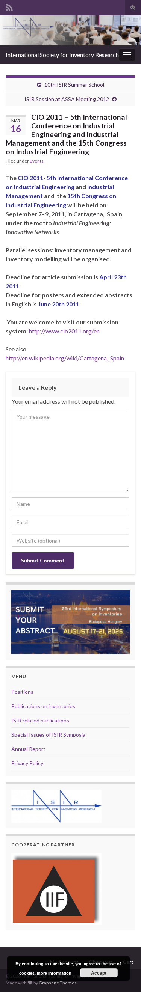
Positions (22, 692)
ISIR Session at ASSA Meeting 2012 (66, 99)
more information (54, 973)
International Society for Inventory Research (62, 54)
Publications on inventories (43, 706)
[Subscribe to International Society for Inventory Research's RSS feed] (9, 6)
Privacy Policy (27, 763)
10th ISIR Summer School (74, 84)
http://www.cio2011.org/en (64, 331)
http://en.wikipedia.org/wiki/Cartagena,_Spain (65, 358)
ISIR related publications (40, 720)
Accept (98, 972)
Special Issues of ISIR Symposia (48, 734)
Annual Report (28, 749)
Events (37, 161)
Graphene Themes (58, 983)
